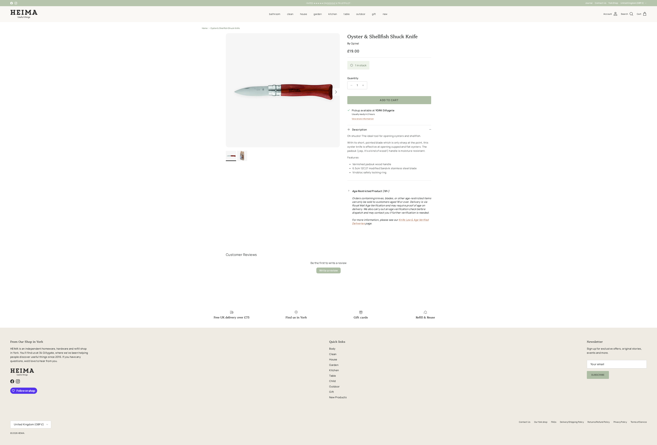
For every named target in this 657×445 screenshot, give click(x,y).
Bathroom (274, 14)
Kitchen (332, 14)
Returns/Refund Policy (599, 422)
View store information (363, 118)
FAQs (553, 422)
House (303, 14)
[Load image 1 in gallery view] (283, 90)
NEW (385, 14)
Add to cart (389, 100)
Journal (589, 3)
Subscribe (597, 374)
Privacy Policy (620, 422)
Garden (318, 14)
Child (332, 381)
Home (205, 28)
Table (346, 14)
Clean (290, 14)
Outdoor (360, 14)
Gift (374, 14)
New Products (338, 397)
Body (332, 348)
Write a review (328, 270)
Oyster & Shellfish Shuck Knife (225, 28)
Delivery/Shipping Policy (572, 422)
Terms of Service (639, 422)
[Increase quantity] (364, 85)
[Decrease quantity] (350, 85)
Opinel (355, 43)
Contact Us (600, 3)
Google (331, 3)
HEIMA (21, 433)
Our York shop (540, 422)
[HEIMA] (24, 14)
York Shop (613, 3)
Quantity (352, 78)
